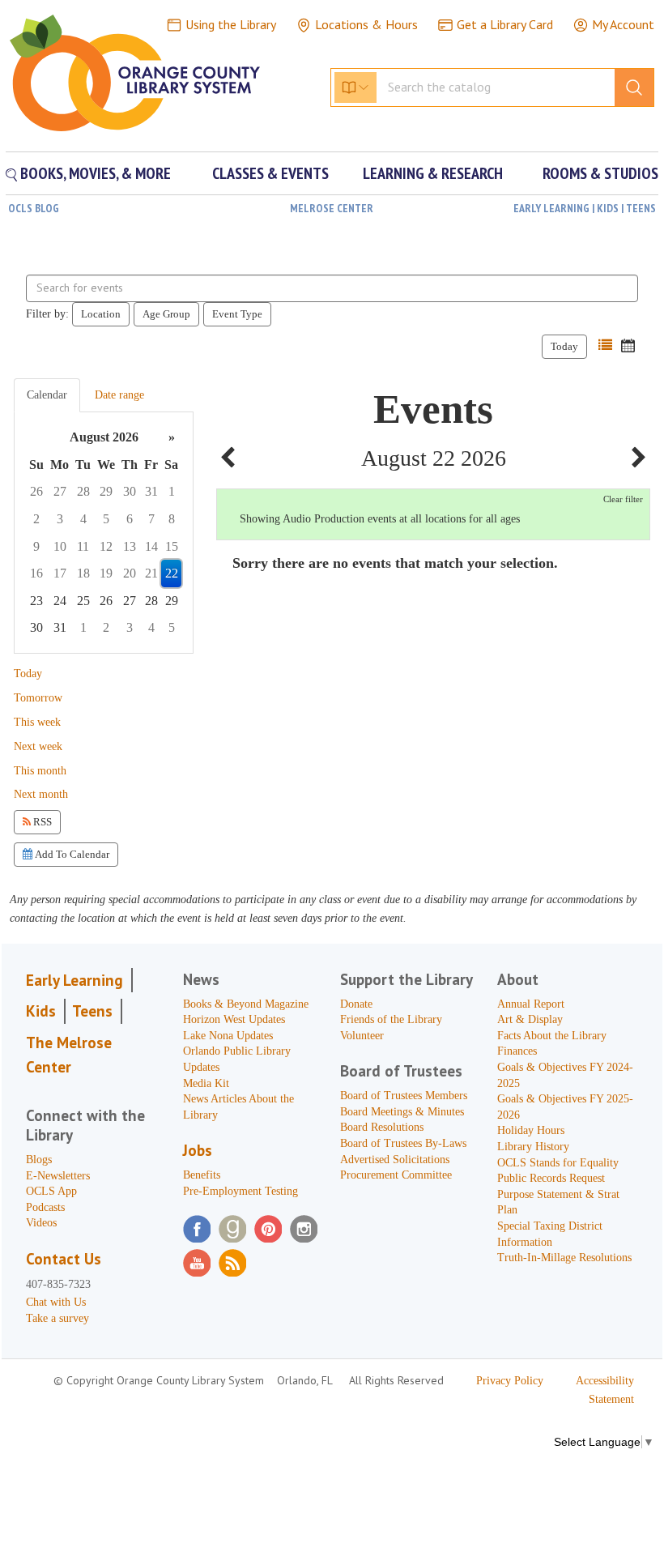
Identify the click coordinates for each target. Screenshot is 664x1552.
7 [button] (151, 519)
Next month (41, 794)
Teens (92, 1011)
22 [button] (171, 573)
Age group (166, 314)
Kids (41, 1011)
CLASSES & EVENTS (270, 173)
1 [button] (171, 491)
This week (37, 722)
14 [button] (151, 546)
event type (237, 314)
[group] (104, 532)
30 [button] (129, 491)
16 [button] (36, 573)
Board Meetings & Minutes (402, 1112)
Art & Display (530, 1019)
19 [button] (106, 573)
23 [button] (36, 601)
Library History (533, 1147)
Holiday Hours (530, 1130)
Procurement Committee (396, 1175)
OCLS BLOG (33, 208)
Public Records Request (551, 1178)
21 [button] (151, 573)
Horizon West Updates (234, 1019)
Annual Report (530, 1004)
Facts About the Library (552, 1036)
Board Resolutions (382, 1127)
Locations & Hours (366, 24)
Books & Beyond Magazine (246, 1004)
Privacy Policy (509, 1381)
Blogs (39, 1159)
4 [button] (83, 519)
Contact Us (63, 1258)
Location (101, 314)
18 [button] (83, 573)
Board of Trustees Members (403, 1095)
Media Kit (206, 1083)
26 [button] (36, 491)
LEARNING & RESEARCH (433, 173)
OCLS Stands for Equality (558, 1163)
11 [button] (83, 546)
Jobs (197, 1150)
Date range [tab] (119, 395)
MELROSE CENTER (331, 208)
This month (40, 771)
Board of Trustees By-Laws (403, 1143)
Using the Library (230, 24)
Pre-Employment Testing (240, 1191)
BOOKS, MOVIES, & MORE (94, 173)
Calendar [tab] (47, 395)
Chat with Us (56, 1302)
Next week (38, 746)
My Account (623, 24)
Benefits (201, 1175)
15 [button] (171, 546)
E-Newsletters (58, 1176)
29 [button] (106, 491)
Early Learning (74, 980)
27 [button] (59, 491)
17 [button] (59, 573)
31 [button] (151, 491)
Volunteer (362, 1036)
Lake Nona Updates (228, 1036)
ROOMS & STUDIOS (600, 173)
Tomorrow (38, 698)
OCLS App (51, 1191)
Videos (41, 1223)
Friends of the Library (391, 1019)
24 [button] (59, 601)
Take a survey (57, 1318)
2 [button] (36, 519)
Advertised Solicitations (394, 1159)
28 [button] (83, 491)
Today (564, 346)
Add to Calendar (70, 854)
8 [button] (171, 519)
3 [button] (60, 519)
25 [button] (83, 601)
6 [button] (129, 519)
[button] (605, 345)
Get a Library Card (505, 24)
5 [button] (106, 519)
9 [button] (36, 546)
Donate (356, 1004)
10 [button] (59, 546)
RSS (41, 822)
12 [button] (106, 546)
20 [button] (129, 573)
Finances (517, 1051)
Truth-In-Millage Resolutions (564, 1257)
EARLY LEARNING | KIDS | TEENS (584, 208)
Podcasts (45, 1207)
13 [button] (129, 546)
